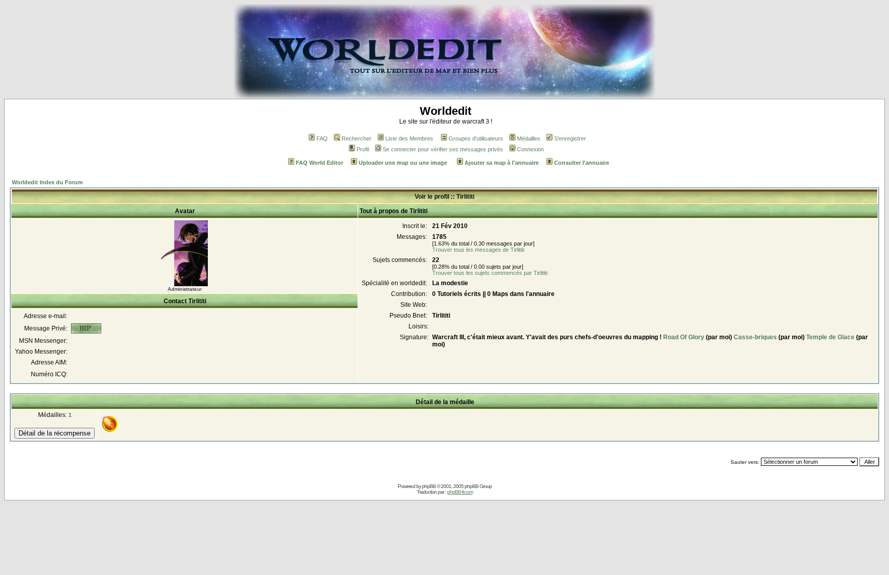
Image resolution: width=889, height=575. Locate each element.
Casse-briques (755, 337)
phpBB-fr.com (460, 492)
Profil (363, 149)
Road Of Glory (683, 337)
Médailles (528, 138)
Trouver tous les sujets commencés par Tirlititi (489, 273)
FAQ (322, 138)
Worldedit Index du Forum (47, 182)
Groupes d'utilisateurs (476, 138)
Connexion (530, 149)
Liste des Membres (409, 138)
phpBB (429, 486)
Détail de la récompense (55, 433)
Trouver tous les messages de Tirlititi (478, 250)
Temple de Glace (830, 337)
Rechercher (356, 138)
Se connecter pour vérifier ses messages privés (443, 149)
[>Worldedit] (444, 96)
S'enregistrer (570, 138)
